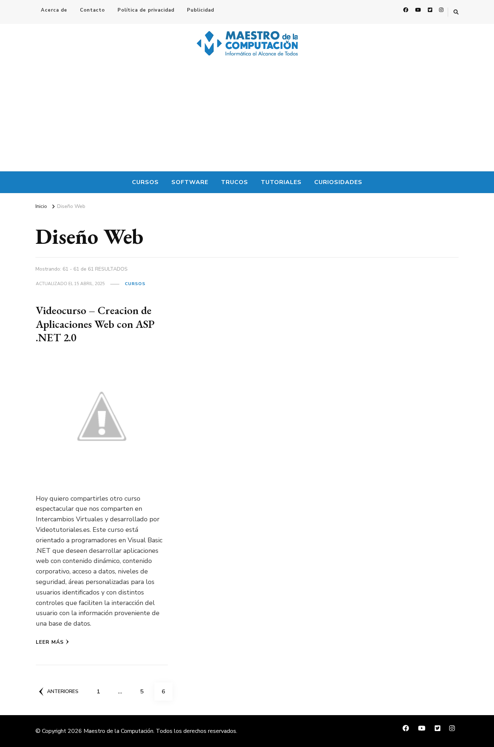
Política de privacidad (146, 10)
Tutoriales (281, 182)
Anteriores (62, 691)
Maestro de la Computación (118, 731)
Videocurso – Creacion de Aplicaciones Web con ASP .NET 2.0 (95, 324)
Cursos (145, 182)
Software (189, 182)
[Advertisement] (247, 117)
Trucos (234, 182)
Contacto (92, 10)
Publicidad (200, 10)
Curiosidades (338, 182)
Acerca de (54, 10)
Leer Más (50, 642)
